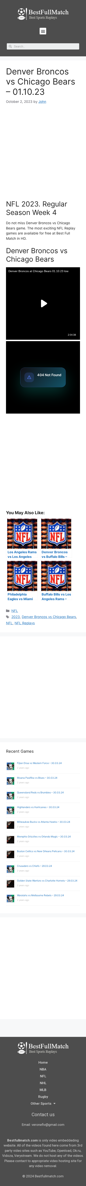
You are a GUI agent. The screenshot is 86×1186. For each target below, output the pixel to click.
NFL (14, 611)
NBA (43, 1069)
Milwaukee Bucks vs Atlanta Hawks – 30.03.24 (43, 821)
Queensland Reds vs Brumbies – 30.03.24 (40, 792)
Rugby (43, 1097)
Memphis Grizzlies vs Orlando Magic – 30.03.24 (44, 836)
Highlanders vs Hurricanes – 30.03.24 (38, 807)
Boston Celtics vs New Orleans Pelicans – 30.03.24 (46, 851)
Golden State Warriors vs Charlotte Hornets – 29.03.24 (47, 880)
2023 (15, 617)
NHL (43, 1083)
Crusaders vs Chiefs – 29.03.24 (34, 865)
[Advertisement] (43, 154)
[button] (43, 31)
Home (43, 1062)
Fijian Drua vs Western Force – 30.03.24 (39, 763)
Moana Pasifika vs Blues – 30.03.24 (37, 777)
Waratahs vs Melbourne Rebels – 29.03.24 (40, 895)
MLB (43, 1090)
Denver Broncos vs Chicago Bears (49, 617)
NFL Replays (25, 623)
